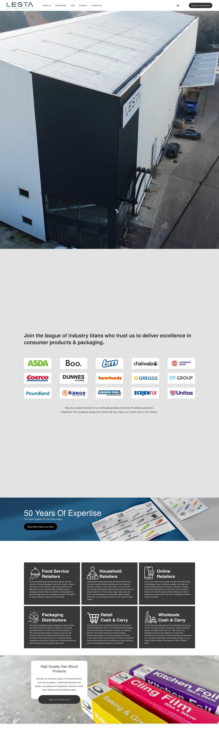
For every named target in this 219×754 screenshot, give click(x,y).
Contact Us (96, 5)
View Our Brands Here (59, 699)
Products (83, 5)
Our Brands (60, 5)
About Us (47, 5)
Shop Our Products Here (200, 5)
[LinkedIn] (177, 5)
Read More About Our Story (40, 526)
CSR (72, 5)
